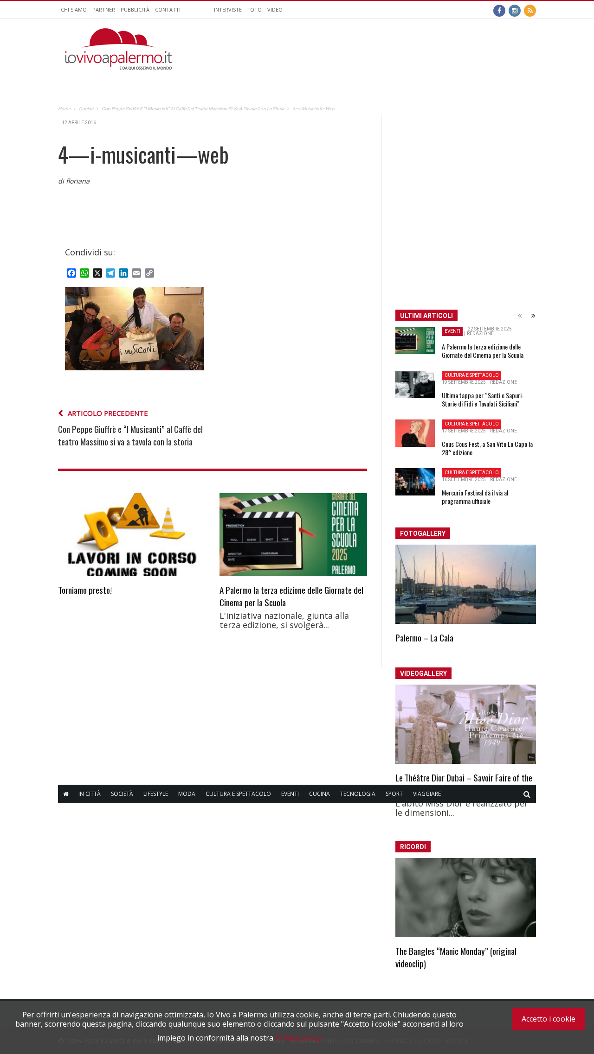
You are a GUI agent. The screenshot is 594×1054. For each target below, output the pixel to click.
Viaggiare (427, 794)
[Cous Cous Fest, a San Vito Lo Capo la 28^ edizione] (415, 433)
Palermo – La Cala (424, 637)
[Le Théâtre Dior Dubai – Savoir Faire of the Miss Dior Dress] (465, 724)
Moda (186, 794)
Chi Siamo (74, 9)
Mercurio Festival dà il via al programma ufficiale (475, 497)
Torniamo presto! (85, 589)
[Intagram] (515, 10)
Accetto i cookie (548, 1019)
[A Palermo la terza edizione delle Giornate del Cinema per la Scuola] (293, 534)
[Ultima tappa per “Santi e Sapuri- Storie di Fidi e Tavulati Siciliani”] (415, 385)
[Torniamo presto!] (132, 534)
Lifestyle (155, 794)
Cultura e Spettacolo (238, 794)
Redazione (480, 333)
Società (122, 794)
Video (275, 9)
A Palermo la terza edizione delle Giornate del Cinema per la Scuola (291, 596)
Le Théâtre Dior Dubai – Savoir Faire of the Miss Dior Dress (463, 783)
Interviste (228, 9)
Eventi (290, 794)
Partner (103, 9)
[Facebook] (499, 10)
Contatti (168, 9)
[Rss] (530, 10)
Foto (254, 9)
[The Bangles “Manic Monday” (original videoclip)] (465, 897)
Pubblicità (135, 9)
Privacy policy (298, 1038)
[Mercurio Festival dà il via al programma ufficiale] (415, 482)
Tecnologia (357, 794)
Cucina (319, 794)
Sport (394, 794)
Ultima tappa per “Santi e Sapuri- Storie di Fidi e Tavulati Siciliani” (483, 399)
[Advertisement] (367, 49)
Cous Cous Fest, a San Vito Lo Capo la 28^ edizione (487, 448)
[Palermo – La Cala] (465, 584)
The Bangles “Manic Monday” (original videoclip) (456, 957)
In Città (89, 794)
